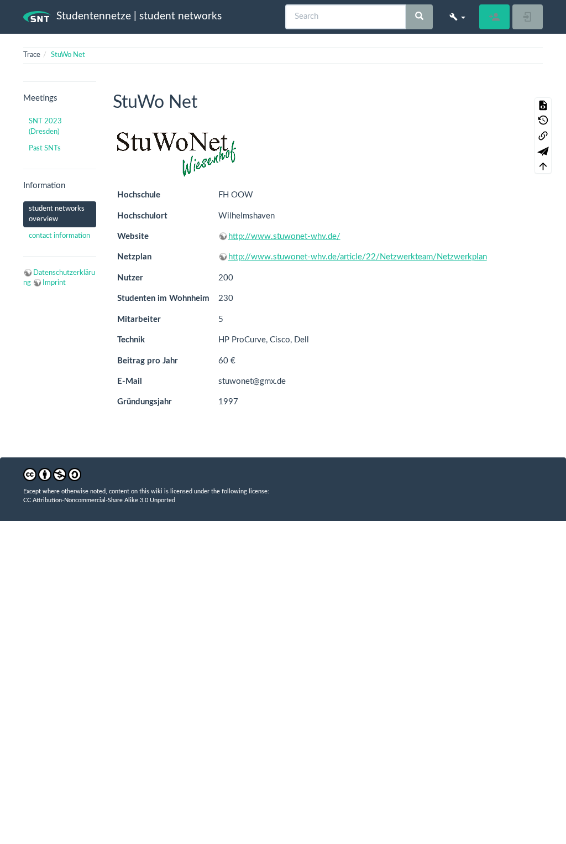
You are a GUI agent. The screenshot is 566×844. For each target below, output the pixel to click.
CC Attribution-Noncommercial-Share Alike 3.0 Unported (99, 500)
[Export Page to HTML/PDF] (543, 151)
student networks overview (57, 213)
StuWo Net (68, 55)
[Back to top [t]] (543, 166)
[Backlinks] (543, 135)
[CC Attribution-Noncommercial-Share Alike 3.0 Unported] (52, 474)
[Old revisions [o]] (543, 120)
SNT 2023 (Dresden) (45, 126)
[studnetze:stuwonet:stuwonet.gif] (175, 154)
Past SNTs (45, 148)
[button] (457, 17)
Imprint (54, 282)
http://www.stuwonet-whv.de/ (284, 236)
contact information (59, 235)
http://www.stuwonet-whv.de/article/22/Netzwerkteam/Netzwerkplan (357, 257)
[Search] (419, 16)
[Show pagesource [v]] (543, 105)
